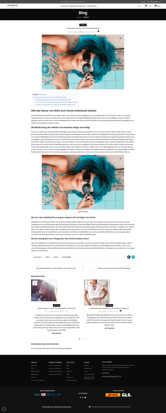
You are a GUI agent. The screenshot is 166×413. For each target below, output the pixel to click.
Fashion (86, 17)
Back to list (83, 267)
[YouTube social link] (85, 397)
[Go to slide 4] (84, 338)
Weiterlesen (56, 333)
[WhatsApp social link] (133, 257)
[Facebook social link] (129, 257)
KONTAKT (106, 373)
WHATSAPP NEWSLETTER (111, 377)
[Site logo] (12, 6)
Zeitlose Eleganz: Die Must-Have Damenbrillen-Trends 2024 (56, 308)
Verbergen (42, 94)
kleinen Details (86, 152)
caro (83, 32)
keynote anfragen (89, 374)
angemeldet (42, 348)
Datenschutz (34, 374)
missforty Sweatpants (55, 368)
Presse (86, 371)
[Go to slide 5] (86, 338)
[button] (4, 409)
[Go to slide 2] (81, 338)
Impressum (34, 365)
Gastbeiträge (88, 368)
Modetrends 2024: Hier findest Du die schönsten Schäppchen (109, 308)
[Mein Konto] (150, 6)
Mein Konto (70, 377)
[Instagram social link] (82, 397)
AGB (32, 368)
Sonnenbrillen (66, 257)
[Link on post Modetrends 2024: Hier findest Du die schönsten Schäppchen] (109, 292)
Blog (68, 365)
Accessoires (37, 257)
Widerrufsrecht (35, 371)
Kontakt (33, 377)
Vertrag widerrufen (72, 380)
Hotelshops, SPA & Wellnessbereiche (89, 378)
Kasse (68, 374)
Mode (56, 257)
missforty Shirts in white (55, 371)
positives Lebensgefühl (62, 139)
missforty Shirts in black (55, 374)
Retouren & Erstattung (37, 380)
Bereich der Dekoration (97, 132)
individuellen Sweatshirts (97, 229)
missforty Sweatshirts (55, 365)
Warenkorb (70, 371)
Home (79, 17)
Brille (47, 257)
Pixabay (85, 212)
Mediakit (86, 365)
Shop (68, 368)
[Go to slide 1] (79, 338)
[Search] (139, 6)
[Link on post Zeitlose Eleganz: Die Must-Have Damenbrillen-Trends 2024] (56, 292)
